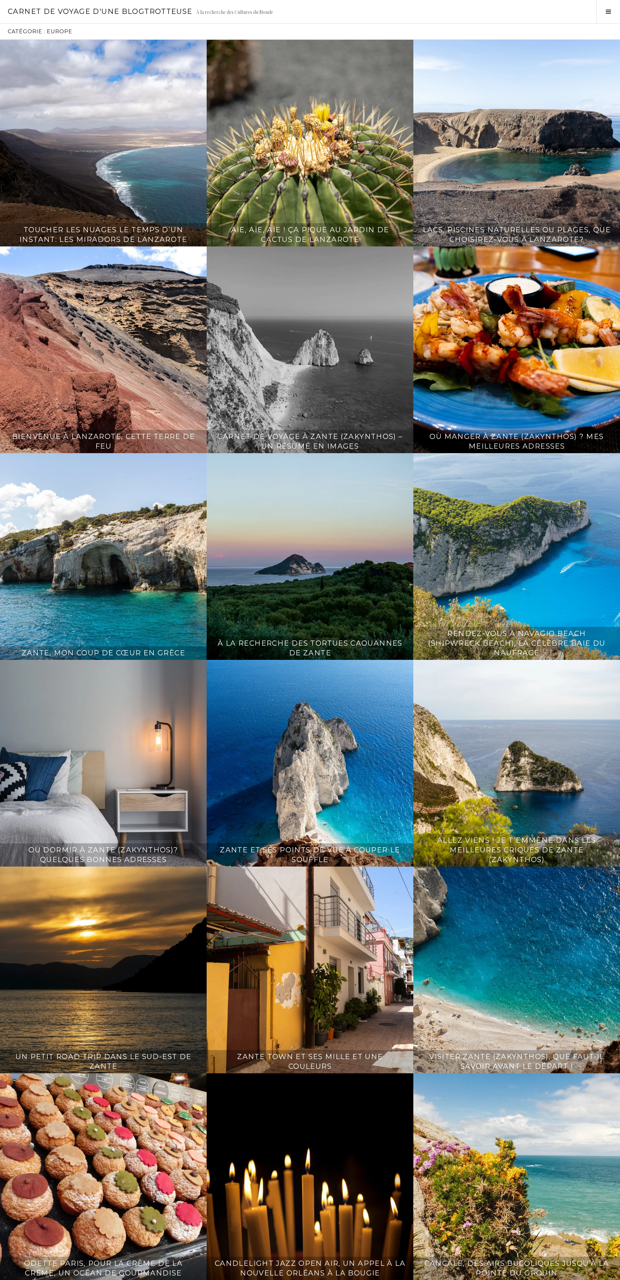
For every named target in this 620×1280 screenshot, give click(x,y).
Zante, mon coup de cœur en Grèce (103, 653)
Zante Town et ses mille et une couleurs (310, 1061)
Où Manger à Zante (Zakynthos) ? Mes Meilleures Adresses (516, 441)
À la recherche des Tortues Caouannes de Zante (310, 648)
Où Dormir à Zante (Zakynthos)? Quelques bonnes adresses (103, 855)
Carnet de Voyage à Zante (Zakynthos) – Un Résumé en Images (309, 441)
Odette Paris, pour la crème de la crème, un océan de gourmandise (103, 1268)
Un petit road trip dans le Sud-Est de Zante (103, 1061)
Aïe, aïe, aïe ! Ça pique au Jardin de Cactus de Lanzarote (310, 234)
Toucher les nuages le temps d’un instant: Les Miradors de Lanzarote (103, 234)
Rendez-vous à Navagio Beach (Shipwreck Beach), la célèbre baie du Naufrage (516, 643)
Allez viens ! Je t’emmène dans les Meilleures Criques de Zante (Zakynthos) (516, 850)
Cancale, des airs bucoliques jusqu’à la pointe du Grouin (517, 1268)
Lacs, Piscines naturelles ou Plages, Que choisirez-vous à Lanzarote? (517, 234)
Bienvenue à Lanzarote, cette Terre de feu (103, 441)
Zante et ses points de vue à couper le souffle (310, 855)
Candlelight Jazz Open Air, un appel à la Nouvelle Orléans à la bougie (310, 1268)
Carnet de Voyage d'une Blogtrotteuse (100, 11)
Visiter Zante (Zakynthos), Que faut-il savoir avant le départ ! (516, 1061)
